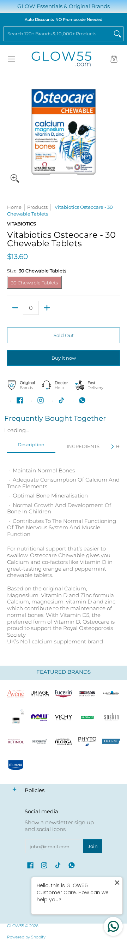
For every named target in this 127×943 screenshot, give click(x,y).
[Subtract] (15, 307)
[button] (114, 59)
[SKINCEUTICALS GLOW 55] (16, 717)
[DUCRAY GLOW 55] (111, 741)
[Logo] (40, 717)
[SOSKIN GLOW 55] (111, 717)
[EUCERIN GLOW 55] (63, 693)
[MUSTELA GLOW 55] (16, 765)
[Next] (112, 446)
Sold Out (64, 335)
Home (14, 207)
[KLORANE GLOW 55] (87, 717)
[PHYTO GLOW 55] (87, 741)
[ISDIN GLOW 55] (87, 693)
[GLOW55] (61, 59)
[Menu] (11, 59)
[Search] (117, 34)
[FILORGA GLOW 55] (63, 741)
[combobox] (58, 34)
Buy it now (64, 358)
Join (93, 846)
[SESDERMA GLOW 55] (40, 741)
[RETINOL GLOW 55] (16, 741)
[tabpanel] (63, 552)
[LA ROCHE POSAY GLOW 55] (111, 693)
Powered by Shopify (26, 937)
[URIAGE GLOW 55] (40, 693)
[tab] (31, 447)
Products (37, 207)
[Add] (47, 307)
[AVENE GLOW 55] (16, 693)
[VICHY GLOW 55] (63, 717)
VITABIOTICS (21, 223)
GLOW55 (15, 925)
